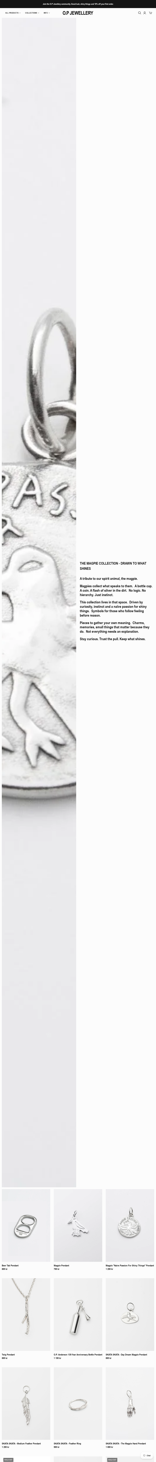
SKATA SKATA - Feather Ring (67, 1443)
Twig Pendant (8, 1354)
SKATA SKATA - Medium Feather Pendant (21, 1443)
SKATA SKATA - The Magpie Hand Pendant (126, 1443)
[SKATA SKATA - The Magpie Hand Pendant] (130, 1403)
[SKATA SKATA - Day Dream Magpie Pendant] (130, 1314)
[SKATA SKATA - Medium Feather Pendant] (26, 1403)
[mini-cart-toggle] (150, 13)
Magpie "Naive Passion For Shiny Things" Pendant (130, 1265)
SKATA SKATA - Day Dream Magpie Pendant (126, 1354)
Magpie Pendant (61, 1265)
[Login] (144, 13)
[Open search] (139, 12)
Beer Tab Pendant (10, 1265)
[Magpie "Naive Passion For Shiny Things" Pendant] (130, 1225)
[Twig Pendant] (26, 1314)
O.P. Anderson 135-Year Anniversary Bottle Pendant (78, 1354)
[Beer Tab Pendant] (26, 1225)
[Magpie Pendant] (78, 1225)
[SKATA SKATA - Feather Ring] (78, 1403)
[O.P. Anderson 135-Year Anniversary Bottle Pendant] (78, 1314)
